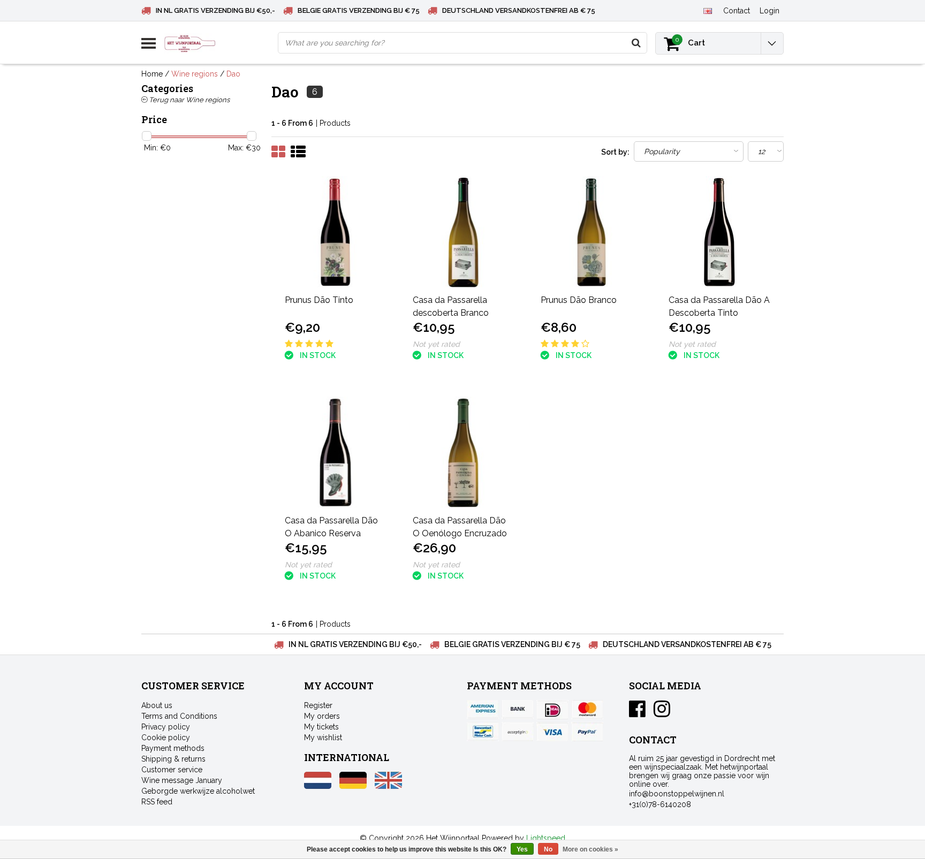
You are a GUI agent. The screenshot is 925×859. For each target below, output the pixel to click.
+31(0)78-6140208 (660, 804)
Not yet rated (436, 344)
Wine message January (181, 780)
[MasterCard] (587, 709)
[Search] (636, 42)
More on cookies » (590, 849)
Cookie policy (165, 737)
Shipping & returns (173, 759)
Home (152, 74)
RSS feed (156, 801)
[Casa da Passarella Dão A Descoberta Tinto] (719, 232)
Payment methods (172, 748)
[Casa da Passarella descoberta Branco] (463, 232)
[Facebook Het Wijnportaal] (637, 713)
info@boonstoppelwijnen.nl (676, 793)
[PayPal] (518, 731)
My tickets (321, 727)
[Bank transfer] (518, 709)
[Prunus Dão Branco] (591, 232)
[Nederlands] (317, 786)
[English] (707, 10)
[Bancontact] (483, 731)
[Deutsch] (353, 786)
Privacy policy (165, 727)
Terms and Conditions (179, 716)
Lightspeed (545, 838)
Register (318, 705)
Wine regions (194, 74)
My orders (322, 716)
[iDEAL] (552, 709)
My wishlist (323, 737)
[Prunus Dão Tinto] (335, 232)
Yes (522, 849)
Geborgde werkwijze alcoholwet (198, 791)
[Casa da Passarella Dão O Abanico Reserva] (335, 453)
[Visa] (552, 731)
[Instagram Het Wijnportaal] (662, 713)
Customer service (171, 769)
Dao (233, 74)
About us (156, 705)
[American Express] (483, 709)
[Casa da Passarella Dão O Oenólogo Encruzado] (463, 453)
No (548, 849)
